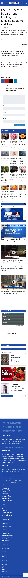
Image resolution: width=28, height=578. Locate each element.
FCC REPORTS (18, 480)
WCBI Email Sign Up (17, 478)
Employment (5, 493)
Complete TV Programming (13, 333)
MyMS (3, 569)
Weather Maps (5, 540)
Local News (7, 77)
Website (5, 118)
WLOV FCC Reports (6, 496)
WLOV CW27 (5, 564)
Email (5, 112)
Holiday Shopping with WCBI (8, 525)
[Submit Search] (26, 3)
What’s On (4, 571)
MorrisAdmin (9, 27)
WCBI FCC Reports (6, 495)
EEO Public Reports (13, 482)
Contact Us (4, 491)
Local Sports (5, 555)
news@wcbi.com (17, 446)
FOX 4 (3, 566)
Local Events (5, 523)
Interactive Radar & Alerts (8, 535)
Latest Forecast (5, 533)
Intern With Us (5, 498)
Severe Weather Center (7, 537)
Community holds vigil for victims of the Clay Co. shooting (13, 240)
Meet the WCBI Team (7, 500)
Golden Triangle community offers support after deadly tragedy (12, 261)
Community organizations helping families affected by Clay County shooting (12, 268)
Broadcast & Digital (6, 490)
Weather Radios (6, 538)
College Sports (5, 556)
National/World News (7, 512)
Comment (6, 94)
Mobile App (9, 478)
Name (5, 106)
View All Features (6, 548)
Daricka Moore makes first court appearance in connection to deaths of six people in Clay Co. (13, 291)
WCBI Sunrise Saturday (7, 515)
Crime (3, 77)
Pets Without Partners (7, 526)
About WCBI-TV (5, 488)
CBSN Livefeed (5, 568)
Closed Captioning (10, 480)
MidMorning (5, 514)
